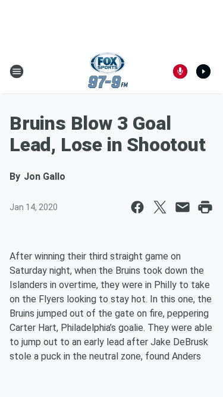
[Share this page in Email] (182, 207)
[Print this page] (205, 207)
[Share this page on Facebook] (137, 207)
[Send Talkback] (180, 71)
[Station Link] (108, 71)
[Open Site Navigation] (17, 71)
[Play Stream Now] (203, 71)
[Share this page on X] (160, 207)
